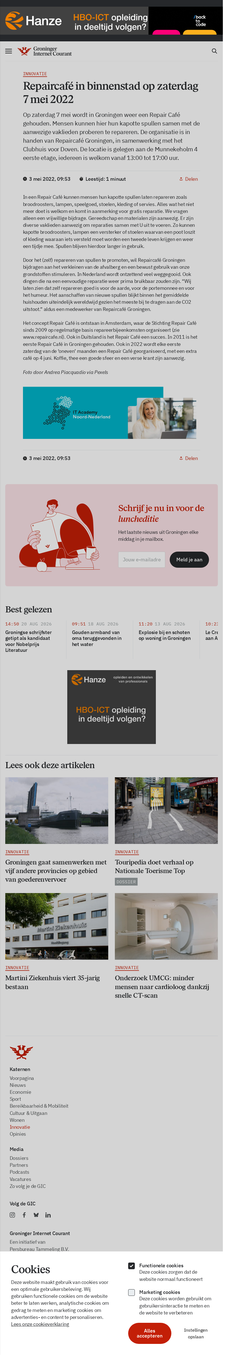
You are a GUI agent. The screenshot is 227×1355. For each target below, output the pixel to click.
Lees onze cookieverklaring (40, 1324)
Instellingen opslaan (196, 1333)
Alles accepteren (149, 1333)
